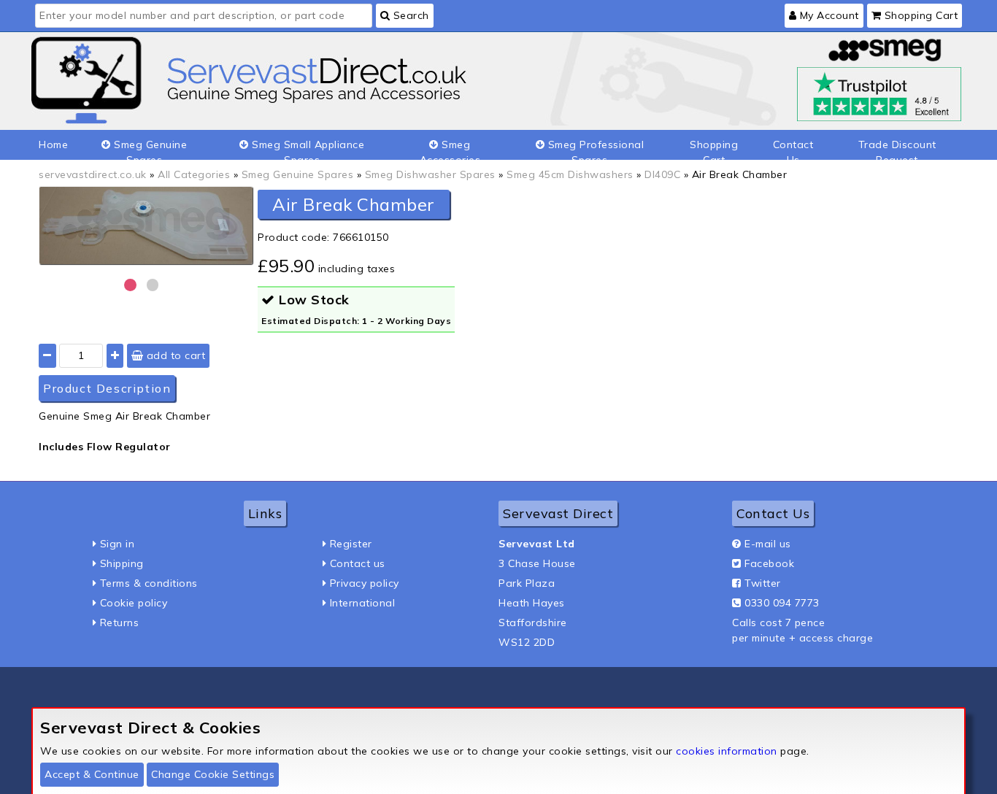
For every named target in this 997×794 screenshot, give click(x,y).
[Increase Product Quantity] (115, 356)
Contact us (357, 563)
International (363, 602)
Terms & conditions (149, 583)
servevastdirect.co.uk (93, 174)
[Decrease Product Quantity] (47, 356)
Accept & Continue (92, 774)
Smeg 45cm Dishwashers (570, 174)
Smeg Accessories (450, 149)
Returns (119, 622)
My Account (827, 15)
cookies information (726, 751)
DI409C (662, 174)
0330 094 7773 (782, 602)
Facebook (769, 563)
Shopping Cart (919, 15)
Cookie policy (134, 602)
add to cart (174, 355)
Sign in (117, 543)
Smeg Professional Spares (594, 149)
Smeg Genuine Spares (149, 149)
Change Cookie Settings (212, 774)
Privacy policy (364, 583)
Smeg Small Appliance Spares (307, 149)
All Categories (194, 174)
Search (409, 15)
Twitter (762, 583)
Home (53, 144)
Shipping (122, 563)
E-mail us (767, 543)
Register (351, 543)
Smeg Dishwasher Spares (430, 174)
